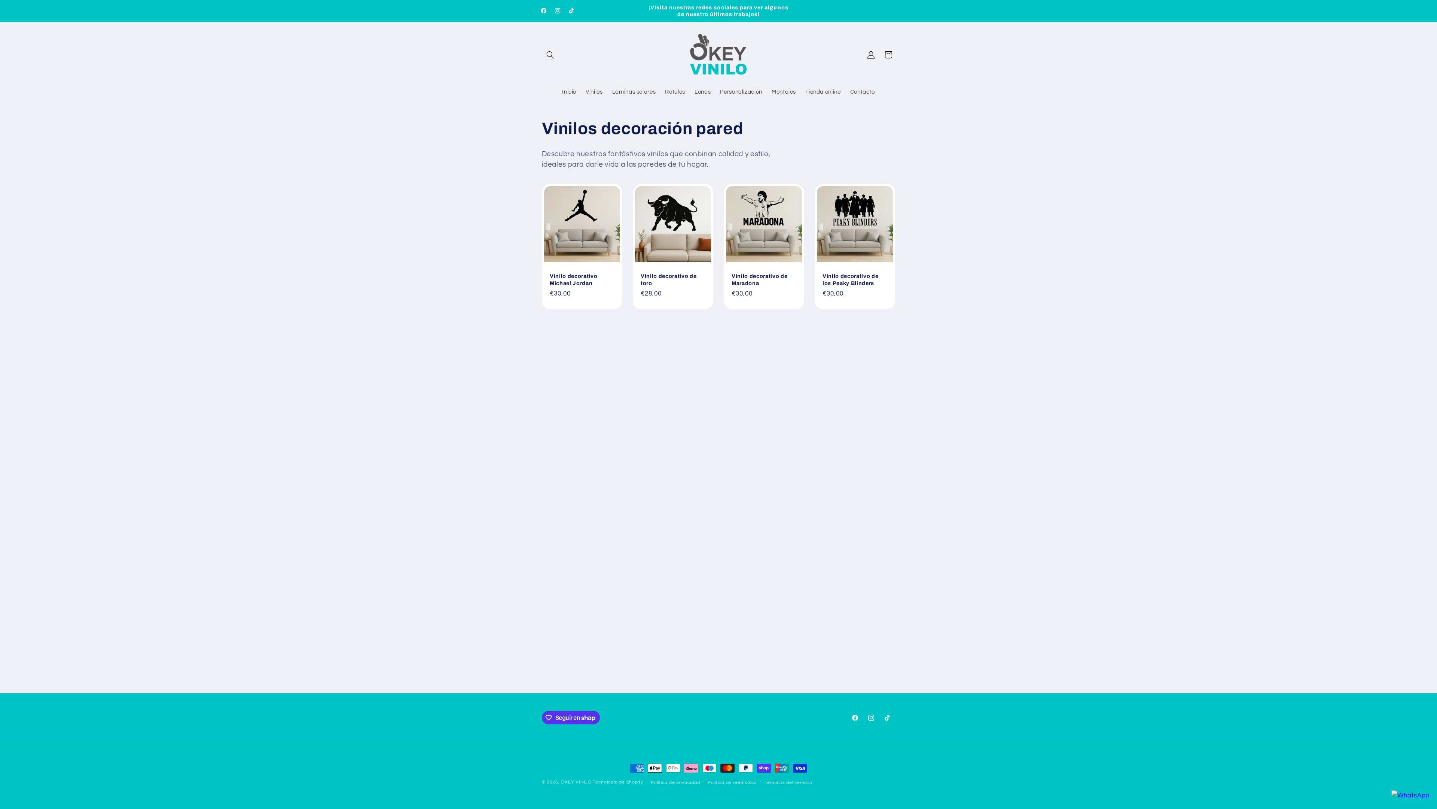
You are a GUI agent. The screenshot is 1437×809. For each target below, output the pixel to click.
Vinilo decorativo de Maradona (759, 279)
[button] (550, 54)
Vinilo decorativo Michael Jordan (573, 279)
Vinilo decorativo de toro (668, 279)
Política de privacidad (675, 783)
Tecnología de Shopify (618, 782)
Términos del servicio (788, 783)
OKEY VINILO (576, 782)
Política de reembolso (732, 783)
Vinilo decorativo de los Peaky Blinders (850, 279)
